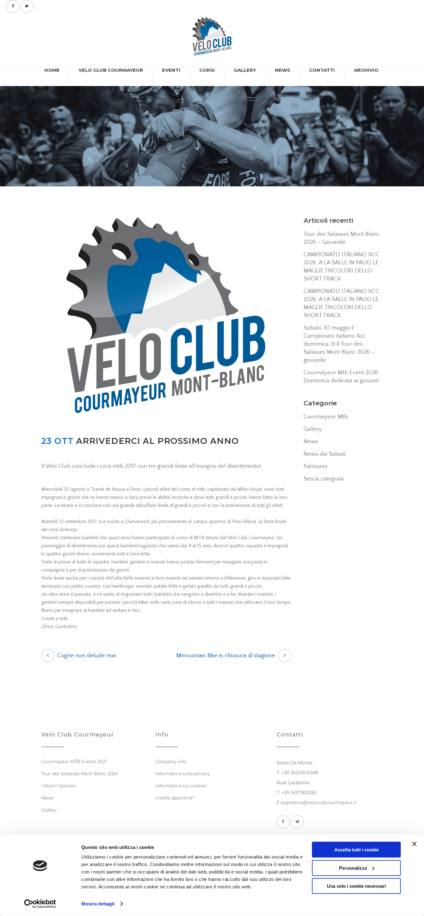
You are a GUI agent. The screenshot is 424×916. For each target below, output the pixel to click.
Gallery (313, 429)
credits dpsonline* (174, 798)
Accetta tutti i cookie (356, 849)
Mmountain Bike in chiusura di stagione (225, 655)
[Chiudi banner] (414, 844)
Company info (170, 761)
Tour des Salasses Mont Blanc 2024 (79, 774)
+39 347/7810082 (299, 792)
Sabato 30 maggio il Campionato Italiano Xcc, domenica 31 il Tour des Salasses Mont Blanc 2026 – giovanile (339, 344)
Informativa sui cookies (180, 786)
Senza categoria (324, 479)
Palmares (315, 466)
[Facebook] (12, 6)
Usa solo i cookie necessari (356, 886)
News (311, 441)
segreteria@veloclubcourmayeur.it (319, 802)
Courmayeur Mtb (326, 416)
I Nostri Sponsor (58, 786)
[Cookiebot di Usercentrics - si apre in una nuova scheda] (40, 904)
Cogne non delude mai (86, 655)
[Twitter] (26, 6)
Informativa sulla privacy (182, 774)
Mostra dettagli (98, 903)
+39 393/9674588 (299, 773)
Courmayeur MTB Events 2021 (73, 761)
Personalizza (353, 867)
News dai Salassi (325, 454)
